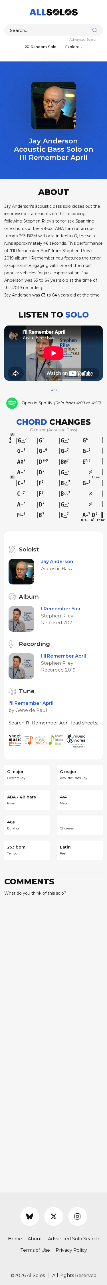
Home (15, 1238)
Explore (72, 46)
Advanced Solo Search (73, 1238)
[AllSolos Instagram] (77, 1216)
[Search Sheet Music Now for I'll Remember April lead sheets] (57, 740)
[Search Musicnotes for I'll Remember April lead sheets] (77, 740)
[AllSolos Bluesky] (29, 1216)
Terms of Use (35, 1250)
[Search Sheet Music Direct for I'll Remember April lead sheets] (35, 740)
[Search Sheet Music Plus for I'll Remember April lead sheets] (16, 740)
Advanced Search (83, 39)
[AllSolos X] (53, 1216)
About (35, 1238)
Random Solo (42, 46)
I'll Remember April (63, 656)
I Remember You (60, 608)
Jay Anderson (57, 561)
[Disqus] (53, 972)
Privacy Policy (71, 1250)
